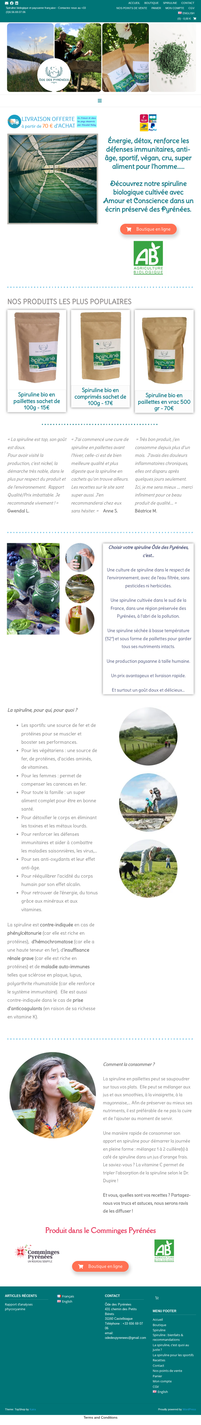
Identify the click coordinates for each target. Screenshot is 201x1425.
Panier (156, 8)
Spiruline (170, 2)
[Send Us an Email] (6, 3)
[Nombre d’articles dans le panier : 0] (157, 1298)
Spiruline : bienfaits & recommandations (168, 1337)
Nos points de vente (131, 8)
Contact (187, 2)
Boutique (151, 2)
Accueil (134, 2)
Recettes (159, 1360)
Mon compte (174, 8)
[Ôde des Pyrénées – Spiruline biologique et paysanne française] (100, 57)
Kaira (33, 1409)
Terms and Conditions (100, 1417)
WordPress (189, 1409)
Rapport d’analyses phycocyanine (19, 1306)
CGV (191, 8)
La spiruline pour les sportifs (173, 1355)
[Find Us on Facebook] (11, 3)
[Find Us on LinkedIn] (16, 3)
